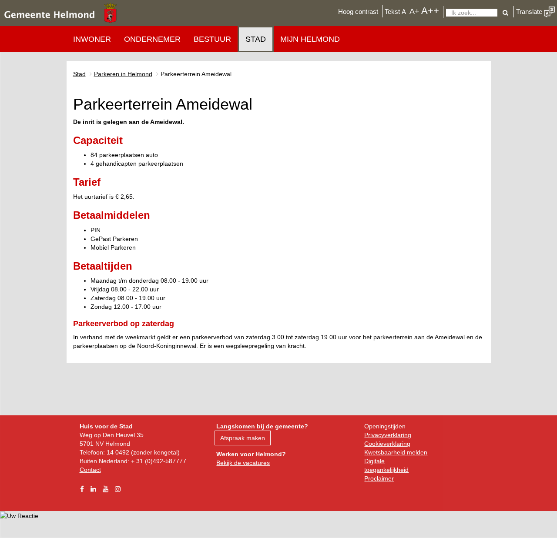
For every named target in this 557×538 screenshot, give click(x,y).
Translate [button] (530, 11)
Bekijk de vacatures (243, 462)
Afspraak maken (242, 437)
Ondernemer (152, 39)
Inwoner (92, 39)
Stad (255, 39)
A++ (430, 10)
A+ (414, 11)
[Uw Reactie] (19, 515)
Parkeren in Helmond (123, 73)
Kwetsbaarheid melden (395, 452)
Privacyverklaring (387, 434)
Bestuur (212, 39)
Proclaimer (379, 478)
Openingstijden (385, 426)
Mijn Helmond (310, 39)
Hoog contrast (358, 11)
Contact (90, 469)
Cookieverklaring (387, 443)
